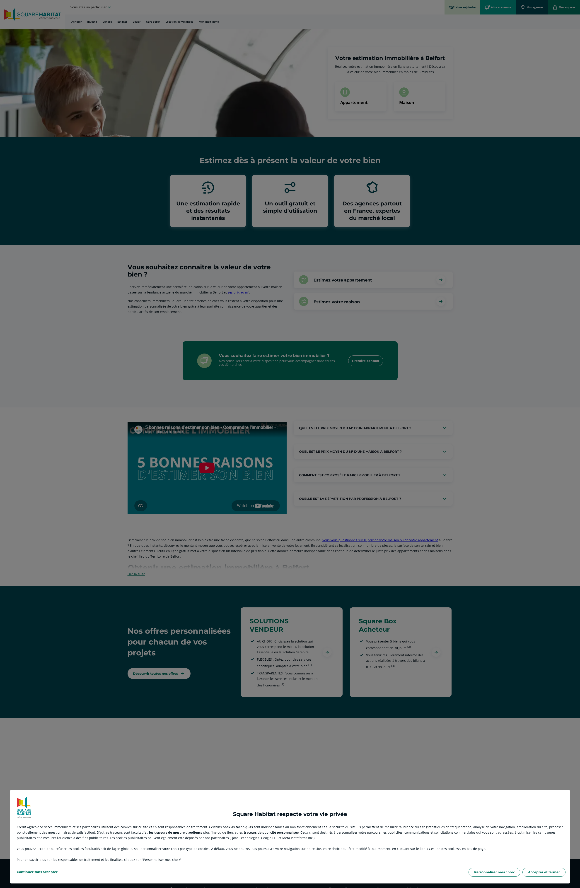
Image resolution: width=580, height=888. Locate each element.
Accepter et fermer (544, 872)
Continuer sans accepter (37, 872)
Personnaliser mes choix (494, 872)
